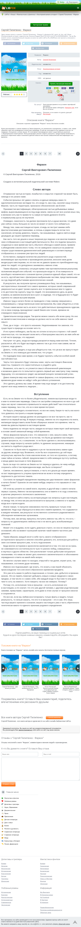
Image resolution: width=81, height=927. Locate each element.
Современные (6, 902)
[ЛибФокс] (8, 8)
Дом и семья (8, 822)
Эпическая (44, 884)
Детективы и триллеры (11, 804)
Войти (62, 2)
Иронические (5, 868)
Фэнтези (43, 881)
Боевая (42, 863)
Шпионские (5, 881)
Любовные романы (10, 801)
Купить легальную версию (60, 84)
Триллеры (4, 879)
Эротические (5, 905)
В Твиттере (29, 43)
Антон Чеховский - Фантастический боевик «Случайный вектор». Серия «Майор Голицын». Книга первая (51, 690)
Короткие (4, 895)
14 (59, 153)
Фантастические (6, 897)
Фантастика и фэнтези (11, 798)
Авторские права (40, 25)
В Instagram (48, 43)
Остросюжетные (7, 900)
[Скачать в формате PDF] (60, 100)
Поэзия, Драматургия (11, 844)
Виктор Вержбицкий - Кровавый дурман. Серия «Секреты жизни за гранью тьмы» (70, 689)
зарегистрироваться (25, 730)
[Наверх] (75, 922)
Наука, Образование (10, 807)
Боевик (3, 863)
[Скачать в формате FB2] (49, 93)
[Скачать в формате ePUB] (56, 93)
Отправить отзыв (8, 784)
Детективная (44, 868)
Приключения (8, 816)
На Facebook (11, 43)
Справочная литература (12, 832)
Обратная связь (45, 912)
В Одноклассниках (69, 43)
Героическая (44, 866)
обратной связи (64, 924)
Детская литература (10, 819)
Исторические (6, 871)
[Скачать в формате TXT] (64, 93)
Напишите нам (69, 107)
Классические (6, 874)
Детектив (4, 866)
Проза (6, 813)
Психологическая (46, 876)
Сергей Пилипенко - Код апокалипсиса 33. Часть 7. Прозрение (30, 688)
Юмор (6, 838)
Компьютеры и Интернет (12, 841)
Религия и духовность (11, 829)
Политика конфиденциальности (51, 910)
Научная (43, 874)
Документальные (9, 810)
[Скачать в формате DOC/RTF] (72, 93)
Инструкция (46, 114)
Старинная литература (11, 835)
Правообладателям (47, 907)
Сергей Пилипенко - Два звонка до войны (10, 687)
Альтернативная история (51, 69)
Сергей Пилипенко (49, 59)
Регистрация (73, 2)
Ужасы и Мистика (46, 879)
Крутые (3, 876)
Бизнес (6, 825)
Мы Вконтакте (40, 48)
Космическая (44, 871)
